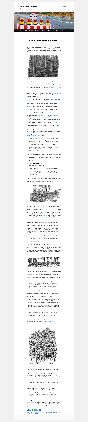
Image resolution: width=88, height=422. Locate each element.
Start (20, 30)
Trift (28, 247)
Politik (53, 30)
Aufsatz (48, 277)
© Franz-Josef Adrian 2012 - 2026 (44, 417)
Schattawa (29, 319)
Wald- (59, 297)
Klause (28, 248)
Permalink (36, 413)
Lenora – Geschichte (49, 321)
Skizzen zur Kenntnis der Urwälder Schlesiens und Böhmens (45, 86)
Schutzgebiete (43, 30)
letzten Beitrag (33, 45)
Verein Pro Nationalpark (47, 124)
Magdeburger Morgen (48, 153)
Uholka (49, 30)
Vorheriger (21, 34)
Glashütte (38, 232)
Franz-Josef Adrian (38, 412)
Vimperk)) (47, 376)
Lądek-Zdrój (45, 215)
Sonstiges (61, 30)
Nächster (67, 34)
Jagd (57, 30)
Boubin (28, 106)
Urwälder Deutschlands (56, 93)
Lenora (42, 232)
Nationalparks (25, 30)
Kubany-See (34, 248)
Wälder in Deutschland (28, 6)
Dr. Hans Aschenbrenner (31, 402)
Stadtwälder (31, 30)
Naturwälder (37, 30)
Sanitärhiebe (29, 296)
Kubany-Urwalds (48, 105)
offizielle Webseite (53, 177)
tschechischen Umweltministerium (46, 118)
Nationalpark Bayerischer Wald (49, 412)
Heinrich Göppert (55, 48)
